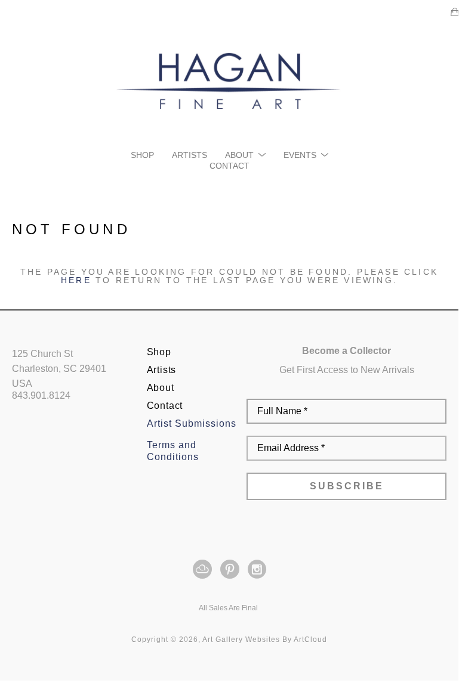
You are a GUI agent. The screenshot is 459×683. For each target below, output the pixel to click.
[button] (245, 155)
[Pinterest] (232, 569)
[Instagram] (257, 569)
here (76, 280)
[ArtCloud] (204, 569)
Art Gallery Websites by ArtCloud (264, 639)
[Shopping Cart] (455, 12)
